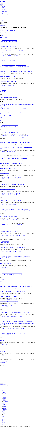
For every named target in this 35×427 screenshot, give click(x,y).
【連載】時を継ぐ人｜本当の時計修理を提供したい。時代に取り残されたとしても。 (12, 247)
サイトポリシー (3, 419)
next (2, 383)
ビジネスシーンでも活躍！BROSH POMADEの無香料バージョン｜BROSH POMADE (12, 184)
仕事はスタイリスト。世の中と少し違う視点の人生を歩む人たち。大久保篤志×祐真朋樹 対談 (13, 158)
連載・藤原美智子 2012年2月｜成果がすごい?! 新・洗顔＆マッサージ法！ (11, 194)
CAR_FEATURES (3, 35)
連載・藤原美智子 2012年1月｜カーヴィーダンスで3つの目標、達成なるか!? (11, 178)
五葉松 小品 (2, 340)
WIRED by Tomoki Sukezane (4, 242)
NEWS (4, 392)
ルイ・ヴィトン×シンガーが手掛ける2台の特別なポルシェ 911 (9, 61)
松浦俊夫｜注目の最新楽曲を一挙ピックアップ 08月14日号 (8, 97)
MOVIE (4, 413)
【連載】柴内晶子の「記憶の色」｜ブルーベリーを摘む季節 (9, 301)
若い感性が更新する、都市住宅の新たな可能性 (7, 263)
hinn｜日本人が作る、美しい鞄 (4, 173)
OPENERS (2, 1)
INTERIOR (4, 408)
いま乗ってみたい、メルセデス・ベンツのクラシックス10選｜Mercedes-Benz (11, 221)
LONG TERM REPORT (6, 401)
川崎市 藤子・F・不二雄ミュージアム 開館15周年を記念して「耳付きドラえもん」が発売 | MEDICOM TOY (16, 71)
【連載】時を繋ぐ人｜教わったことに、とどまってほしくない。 (9, 46)
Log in (2, 13)
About (2, 12)
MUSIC (4, 414)
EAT (3, 412)
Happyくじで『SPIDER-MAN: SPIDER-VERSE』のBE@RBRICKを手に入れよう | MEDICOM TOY (15, 66)
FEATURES (4, 393)
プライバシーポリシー (4, 420)
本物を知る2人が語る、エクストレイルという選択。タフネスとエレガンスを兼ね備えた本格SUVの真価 (15, 137)
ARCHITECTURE (5, 409)
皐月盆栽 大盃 (2, 351)
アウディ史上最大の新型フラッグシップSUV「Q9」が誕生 (8, 216)
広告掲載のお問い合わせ (5, 421)
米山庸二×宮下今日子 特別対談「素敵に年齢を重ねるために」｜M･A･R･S (11, 163)
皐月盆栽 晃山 (2, 91)
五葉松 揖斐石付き (3, 362)
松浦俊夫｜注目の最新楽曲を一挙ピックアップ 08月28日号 (8, 41)
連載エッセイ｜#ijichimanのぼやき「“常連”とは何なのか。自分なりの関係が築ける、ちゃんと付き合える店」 (16, 142)
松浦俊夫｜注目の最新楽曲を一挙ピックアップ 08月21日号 (8, 76)
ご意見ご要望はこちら (4, 422)
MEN (3, 396)
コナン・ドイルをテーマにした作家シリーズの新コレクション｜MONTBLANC (11, 274)
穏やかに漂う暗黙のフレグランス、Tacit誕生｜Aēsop (8, 189)
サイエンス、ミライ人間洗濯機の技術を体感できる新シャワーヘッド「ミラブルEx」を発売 (13, 334)
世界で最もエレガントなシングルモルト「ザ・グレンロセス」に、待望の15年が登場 (12, 52)
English (2, 20)
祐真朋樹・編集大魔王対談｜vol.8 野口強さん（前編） (8, 168)
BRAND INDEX (5, 394)
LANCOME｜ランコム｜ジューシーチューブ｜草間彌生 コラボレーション (11, 200)
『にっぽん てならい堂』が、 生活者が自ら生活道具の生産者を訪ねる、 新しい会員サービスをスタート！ (15, 312)
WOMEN (4, 391)
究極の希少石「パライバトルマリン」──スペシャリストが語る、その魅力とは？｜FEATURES (14, 237)
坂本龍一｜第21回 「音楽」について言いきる (6, 306)
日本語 (2, 424)
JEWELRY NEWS (5, 404)
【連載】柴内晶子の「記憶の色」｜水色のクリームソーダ (8, 81)
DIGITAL (4, 410)
